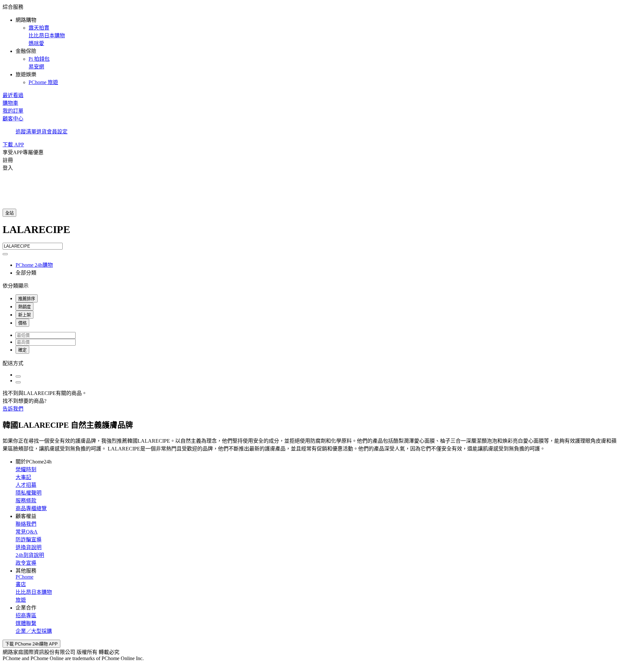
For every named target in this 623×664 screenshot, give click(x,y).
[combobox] (311, 233)
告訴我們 (13, 409)
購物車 (10, 103)
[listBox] (311, 363)
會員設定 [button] (57, 131)
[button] (311, 44)
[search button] (5, 254)
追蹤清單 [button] (26, 131)
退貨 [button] (41, 131)
